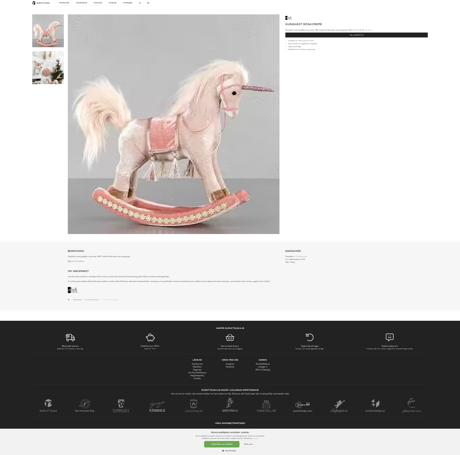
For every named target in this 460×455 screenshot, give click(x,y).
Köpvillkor (197, 366)
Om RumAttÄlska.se (197, 372)
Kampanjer (127, 3)
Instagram (230, 364)
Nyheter (112, 3)
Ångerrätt (197, 369)
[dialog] (230, 442)
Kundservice (197, 364)
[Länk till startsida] (68, 300)
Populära (98, 3)
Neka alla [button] (248, 444)
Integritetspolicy (197, 375)
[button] (230, 450)
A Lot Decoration (300, 256)
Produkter (64, 3)
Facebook (230, 366)
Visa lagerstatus (357, 35)
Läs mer (255, 438)
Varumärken (81, 3)
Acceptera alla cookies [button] (221, 444)
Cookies (197, 378)
